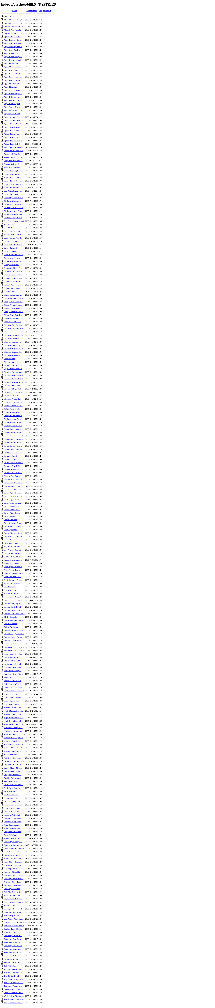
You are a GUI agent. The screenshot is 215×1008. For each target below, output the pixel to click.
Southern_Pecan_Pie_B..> (13, 929)
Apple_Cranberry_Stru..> (13, 47)
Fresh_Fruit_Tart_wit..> (12, 577)
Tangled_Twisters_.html (12, 962)
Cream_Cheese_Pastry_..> (13, 446)
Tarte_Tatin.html (10, 966)
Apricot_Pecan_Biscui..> (13, 141)
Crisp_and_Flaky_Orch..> (13, 483)
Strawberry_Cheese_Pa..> (13, 936)
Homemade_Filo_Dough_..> (14, 647)
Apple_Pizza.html (10, 87)
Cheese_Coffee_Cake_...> (13, 295)
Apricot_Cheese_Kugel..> (13, 124)
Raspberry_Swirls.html (12, 889)
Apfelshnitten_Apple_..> (13, 37)
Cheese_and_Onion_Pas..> (13, 298)
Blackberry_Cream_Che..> (13, 198)
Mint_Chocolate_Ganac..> (13, 744)
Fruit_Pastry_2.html (11, 590)
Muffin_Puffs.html (10, 754)
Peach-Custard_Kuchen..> (13, 785)
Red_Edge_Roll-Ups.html (13, 892)
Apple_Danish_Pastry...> (13, 57)
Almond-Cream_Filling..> (13, 20)
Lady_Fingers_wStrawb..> (13, 684)
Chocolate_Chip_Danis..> (13, 325)
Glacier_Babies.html (11, 617)
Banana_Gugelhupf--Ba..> (13, 171)
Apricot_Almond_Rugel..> (13, 117)
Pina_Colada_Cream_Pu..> (13, 812)
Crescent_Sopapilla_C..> (13, 479)
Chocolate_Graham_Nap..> (14, 342)
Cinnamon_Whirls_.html (12, 399)
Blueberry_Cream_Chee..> (13, 208)
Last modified (32, 11)
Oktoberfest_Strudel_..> (12, 765)
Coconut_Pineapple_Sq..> (13, 406)
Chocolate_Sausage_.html (13, 352)
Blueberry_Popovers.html (13, 214)
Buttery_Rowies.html (11, 265)
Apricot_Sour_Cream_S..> (13, 151)
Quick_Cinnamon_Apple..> (14, 848)
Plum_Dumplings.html (12, 825)
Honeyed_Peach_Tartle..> (13, 661)
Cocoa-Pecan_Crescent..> (13, 402)
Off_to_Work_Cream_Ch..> (14, 761)
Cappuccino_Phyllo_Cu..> (13, 268)
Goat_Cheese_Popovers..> (13, 620)
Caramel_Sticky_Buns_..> (13, 288)
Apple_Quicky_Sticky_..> (13, 90)
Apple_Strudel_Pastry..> (12, 107)
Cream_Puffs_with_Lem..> (13, 463)
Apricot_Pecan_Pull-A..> (13, 144)
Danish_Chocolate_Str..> (13, 503)
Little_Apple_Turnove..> (13, 704)
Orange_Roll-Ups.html (12, 771)
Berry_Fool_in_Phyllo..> (13, 194)
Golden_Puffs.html (10, 624)
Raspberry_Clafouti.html (12, 872)
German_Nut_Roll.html (12, 607)
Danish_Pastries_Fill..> (12, 510)
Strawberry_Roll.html (11, 956)
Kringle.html (8, 677)
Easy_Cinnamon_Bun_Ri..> (14, 547)
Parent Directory (10, 16)
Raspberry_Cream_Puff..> (13, 879)
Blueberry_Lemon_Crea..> (13, 211)
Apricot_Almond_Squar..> (13, 120)
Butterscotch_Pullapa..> (12, 258)
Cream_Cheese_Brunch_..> (14, 429)
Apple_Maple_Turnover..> (13, 67)
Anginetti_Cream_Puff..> (13, 33)
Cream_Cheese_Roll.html (13, 449)
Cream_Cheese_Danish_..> (13, 439)
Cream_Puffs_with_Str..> (13, 466)
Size (40, 11)
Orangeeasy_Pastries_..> (12, 775)
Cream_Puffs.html (10, 456)
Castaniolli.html (9, 292)
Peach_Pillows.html (11, 795)
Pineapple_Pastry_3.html (13, 822)
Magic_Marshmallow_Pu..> (14, 711)
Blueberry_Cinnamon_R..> (13, 204)
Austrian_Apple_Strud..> (13, 157)
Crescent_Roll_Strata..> (12, 476)
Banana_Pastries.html (11, 177)
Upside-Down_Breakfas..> (13, 989)
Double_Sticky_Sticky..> (13, 536)
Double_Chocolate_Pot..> (13, 533)
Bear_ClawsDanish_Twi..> (13, 191)
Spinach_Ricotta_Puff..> (12, 932)
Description (47, 11)
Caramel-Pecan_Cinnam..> (13, 275)
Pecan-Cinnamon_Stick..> (13, 805)
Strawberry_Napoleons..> (13, 946)
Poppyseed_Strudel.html (12, 832)
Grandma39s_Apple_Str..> (13, 630)
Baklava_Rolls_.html (11, 164)
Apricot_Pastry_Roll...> (12, 137)
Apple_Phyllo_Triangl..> (13, 80)
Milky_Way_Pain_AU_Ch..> (14, 734)
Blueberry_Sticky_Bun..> (13, 218)
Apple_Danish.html (11, 53)
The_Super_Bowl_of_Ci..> (13, 983)
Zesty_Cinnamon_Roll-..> (13, 1003)
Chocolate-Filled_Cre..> (12, 322)
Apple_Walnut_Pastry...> (13, 110)
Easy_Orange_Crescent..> (13, 550)
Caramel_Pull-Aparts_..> (13, 285)
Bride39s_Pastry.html (11, 228)
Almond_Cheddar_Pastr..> (13, 27)
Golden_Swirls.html (11, 627)
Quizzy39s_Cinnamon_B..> (14, 855)
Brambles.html (9, 224)
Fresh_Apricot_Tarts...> (12, 570)
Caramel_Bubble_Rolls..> (13, 278)
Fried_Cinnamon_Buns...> (13, 580)
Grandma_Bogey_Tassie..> (13, 640)
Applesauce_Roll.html (12, 114)
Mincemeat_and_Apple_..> (13, 738)
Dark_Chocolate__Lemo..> (13, 523)
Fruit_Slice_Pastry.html (12, 593)
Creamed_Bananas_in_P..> (13, 469)
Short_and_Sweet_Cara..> (13, 912)
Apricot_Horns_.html (11, 131)
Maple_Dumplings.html (12, 721)
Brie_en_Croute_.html (12, 231)
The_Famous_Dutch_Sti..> (13, 979)
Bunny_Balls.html (10, 248)
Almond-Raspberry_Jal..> (13, 23)
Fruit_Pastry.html (10, 587)
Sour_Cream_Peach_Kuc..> (14, 926)
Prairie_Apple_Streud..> (12, 838)
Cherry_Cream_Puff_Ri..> (13, 315)
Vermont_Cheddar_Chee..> (13, 993)
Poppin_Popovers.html (12, 828)
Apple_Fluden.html (11, 63)
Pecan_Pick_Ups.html (12, 808)
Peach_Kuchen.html (11, 791)
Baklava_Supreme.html (12, 167)
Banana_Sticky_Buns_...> (13, 188)
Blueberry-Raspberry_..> (13, 201)
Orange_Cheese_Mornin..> (13, 768)
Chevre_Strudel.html (11, 318)
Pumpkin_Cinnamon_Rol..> (14, 845)
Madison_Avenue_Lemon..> (14, 708)
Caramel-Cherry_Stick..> (13, 271)
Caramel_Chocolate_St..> (13, 281)
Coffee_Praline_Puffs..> (12, 409)
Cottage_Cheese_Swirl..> (13, 416)
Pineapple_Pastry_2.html (13, 818)
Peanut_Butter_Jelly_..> (12, 798)
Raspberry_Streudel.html (13, 885)
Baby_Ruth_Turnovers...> (13, 161)
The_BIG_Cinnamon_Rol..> (14, 973)
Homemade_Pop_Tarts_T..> (14, 650)
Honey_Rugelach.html (12, 657)
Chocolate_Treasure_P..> (13, 355)
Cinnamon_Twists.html (12, 396)
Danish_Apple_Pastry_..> (13, 496)
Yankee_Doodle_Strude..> (13, 999)
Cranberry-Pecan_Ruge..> (13, 422)
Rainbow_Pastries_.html (12, 858)
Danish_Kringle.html (11, 506)
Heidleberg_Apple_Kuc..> (13, 644)
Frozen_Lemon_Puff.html (13, 583)
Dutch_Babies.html (11, 543)
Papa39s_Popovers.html (12, 778)
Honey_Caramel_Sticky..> (13, 654)
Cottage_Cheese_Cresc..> (13, 412)
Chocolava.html (9, 359)
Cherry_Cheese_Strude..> (13, 308)
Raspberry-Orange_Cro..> (13, 865)
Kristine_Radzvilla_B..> (12, 681)
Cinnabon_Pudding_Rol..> (13, 372)
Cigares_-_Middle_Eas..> (13, 365)
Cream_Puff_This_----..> (13, 453)
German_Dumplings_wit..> (13, 604)
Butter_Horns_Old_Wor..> (13, 255)
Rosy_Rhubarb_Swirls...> (13, 895)
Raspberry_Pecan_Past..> (13, 882)
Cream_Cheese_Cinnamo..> (14, 432)
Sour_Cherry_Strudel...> (12, 916)
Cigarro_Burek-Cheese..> (13, 369)
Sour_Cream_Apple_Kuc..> (14, 922)
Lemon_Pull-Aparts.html (13, 697)
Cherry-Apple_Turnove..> (13, 302)
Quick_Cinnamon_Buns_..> (14, 852)
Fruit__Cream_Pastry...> (12, 597)
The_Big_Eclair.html (11, 976)
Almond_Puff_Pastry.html (13, 30)
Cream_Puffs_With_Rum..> (14, 459)
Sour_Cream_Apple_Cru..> (14, 919)
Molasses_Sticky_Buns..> (13, 748)
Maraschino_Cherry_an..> (13, 728)
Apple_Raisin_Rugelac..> (13, 94)
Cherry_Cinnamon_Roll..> (13, 312)
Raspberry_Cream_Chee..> (13, 875)
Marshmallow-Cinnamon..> (14, 731)
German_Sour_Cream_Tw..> (14, 614)
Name (14, 11)
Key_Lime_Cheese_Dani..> (14, 674)
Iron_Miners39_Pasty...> (12, 671)
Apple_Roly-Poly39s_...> (13, 100)
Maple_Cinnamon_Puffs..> (13, 718)
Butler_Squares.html (11, 251)
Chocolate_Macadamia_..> (13, 349)
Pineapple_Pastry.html (12, 815)
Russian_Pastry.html (11, 905)
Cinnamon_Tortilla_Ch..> (13, 392)
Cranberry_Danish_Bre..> (13, 426)
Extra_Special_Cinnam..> (13, 557)
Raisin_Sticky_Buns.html (13, 862)
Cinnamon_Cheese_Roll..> (13, 379)
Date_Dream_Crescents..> (13, 526)
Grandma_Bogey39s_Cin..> (14, 634)
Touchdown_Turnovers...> (13, 986)
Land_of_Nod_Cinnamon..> (14, 687)
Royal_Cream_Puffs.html (13, 899)
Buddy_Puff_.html (10, 241)
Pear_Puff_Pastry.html (12, 801)
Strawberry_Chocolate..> (13, 939)
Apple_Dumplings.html (12, 60)
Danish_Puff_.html (10, 520)
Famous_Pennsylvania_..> (13, 560)
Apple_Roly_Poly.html (12, 104)
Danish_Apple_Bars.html (13, 493)
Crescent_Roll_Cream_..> (13, 473)
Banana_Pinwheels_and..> (13, 181)
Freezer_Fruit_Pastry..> (12, 563)
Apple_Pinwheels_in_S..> (13, 84)
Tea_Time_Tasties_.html (12, 969)
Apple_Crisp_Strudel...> (12, 50)
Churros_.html (9, 362)
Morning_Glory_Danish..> (13, 751)
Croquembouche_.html (12, 486)
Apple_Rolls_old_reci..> (12, 97)
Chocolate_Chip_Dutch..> (13, 328)
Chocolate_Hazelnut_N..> (13, 345)
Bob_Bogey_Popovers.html (14, 221)
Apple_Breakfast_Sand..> (13, 40)
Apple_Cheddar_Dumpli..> (13, 43)
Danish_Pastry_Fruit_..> (12, 513)
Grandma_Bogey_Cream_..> (14, 637)
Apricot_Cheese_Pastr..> (13, 127)
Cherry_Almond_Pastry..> (13, 305)
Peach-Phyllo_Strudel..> (12, 788)
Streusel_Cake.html (11, 959)
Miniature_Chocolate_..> (13, 741)
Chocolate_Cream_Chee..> (13, 332)
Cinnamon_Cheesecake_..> (13, 382)
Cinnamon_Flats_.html (12, 385)
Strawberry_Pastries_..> (12, 952)
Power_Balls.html (10, 835)
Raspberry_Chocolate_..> (13, 869)
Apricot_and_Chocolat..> (13, 154)
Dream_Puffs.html (10, 540)
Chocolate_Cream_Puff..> (13, 339)
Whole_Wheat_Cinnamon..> (14, 996)
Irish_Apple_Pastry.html (12, 667)
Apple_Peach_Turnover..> (13, 77)
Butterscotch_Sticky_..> (12, 261)
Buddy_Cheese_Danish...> (13, 235)
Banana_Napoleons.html (12, 174)
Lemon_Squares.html (11, 701)
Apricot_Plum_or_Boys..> (13, 147)
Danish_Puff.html (10, 516)
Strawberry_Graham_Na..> (13, 942)
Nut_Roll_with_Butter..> (13, 758)
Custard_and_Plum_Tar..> (13, 489)
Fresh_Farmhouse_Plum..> (13, 573)
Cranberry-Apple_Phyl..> (13, 419)
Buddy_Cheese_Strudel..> (13, 238)
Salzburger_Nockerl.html (13, 909)
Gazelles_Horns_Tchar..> (13, 600)
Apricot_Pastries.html (11, 134)
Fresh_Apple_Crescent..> (13, 567)
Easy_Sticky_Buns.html (12, 553)
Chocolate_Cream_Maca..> (13, 335)
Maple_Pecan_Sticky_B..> (13, 724)
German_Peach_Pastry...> (13, 610)
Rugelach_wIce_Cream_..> (13, 902)
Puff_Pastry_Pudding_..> (13, 842)
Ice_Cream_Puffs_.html (12, 664)
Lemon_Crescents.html (12, 694)
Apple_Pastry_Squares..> (13, 70)
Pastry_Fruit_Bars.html (12, 781)
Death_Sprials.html (10, 530)
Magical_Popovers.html (12, 714)
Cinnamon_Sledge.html (12, 389)
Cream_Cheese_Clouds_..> (13, 436)
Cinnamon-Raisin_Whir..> (13, 375)
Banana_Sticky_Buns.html (13, 184)
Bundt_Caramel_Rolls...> (13, 245)
